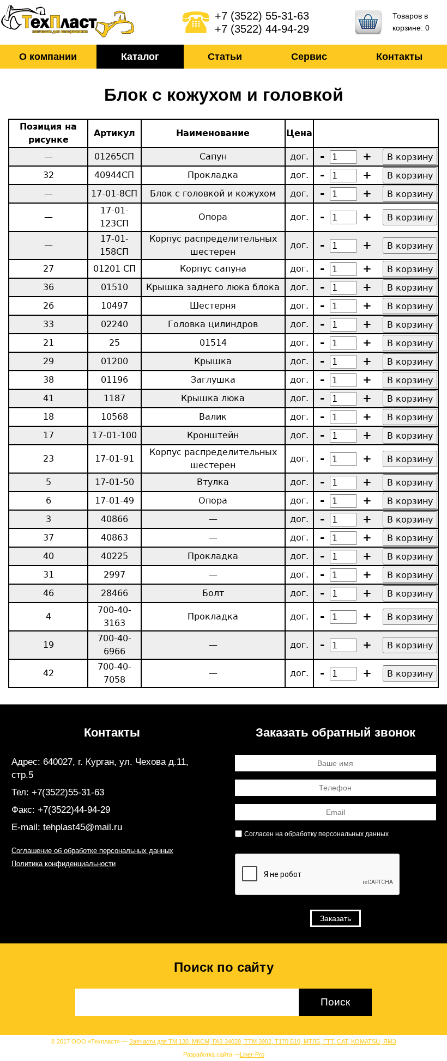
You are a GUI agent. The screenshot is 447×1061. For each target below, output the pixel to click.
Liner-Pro (252, 1054)
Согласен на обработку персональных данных (316, 834)
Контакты (399, 56)
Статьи (225, 56)
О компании (48, 56)
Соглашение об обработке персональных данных (92, 851)
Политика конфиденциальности (63, 864)
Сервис (309, 56)
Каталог (140, 56)
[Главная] (68, 22)
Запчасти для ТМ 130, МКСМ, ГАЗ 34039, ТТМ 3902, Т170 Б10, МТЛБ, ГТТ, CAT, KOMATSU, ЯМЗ (262, 1041)
